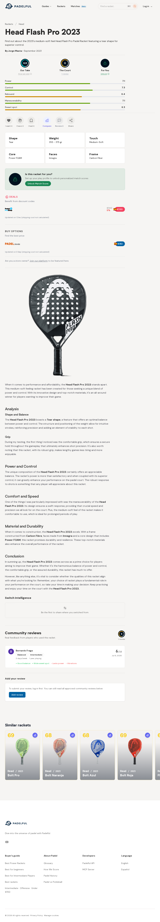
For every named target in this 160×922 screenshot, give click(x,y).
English (124, 863)
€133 (119, 209)
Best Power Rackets (15, 863)
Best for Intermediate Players (20, 875)
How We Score (51, 869)
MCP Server (88, 869)
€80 (120, 243)
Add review (17, 694)
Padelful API (88, 863)
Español (125, 869)
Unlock (104, 74)
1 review (65, 74)
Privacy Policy (36, 915)
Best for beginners (14, 869)
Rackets (61, 6)
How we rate (23, 74)
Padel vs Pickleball (53, 882)
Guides (45, 6)
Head (21, 24)
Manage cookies (51, 915)
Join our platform (39, 260)
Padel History (50, 875)
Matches (78, 6)
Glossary (48, 863)
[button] (105, 67)
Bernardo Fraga (24, 650)
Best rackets (11, 882)
